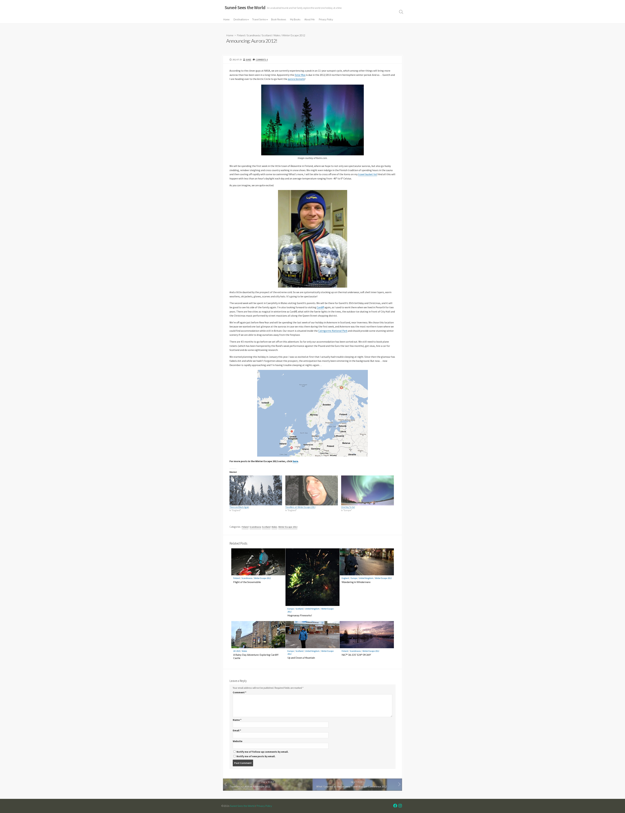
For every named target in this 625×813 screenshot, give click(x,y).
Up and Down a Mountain (301, 657)
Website (237, 741)
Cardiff (320, 307)
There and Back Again (239, 507)
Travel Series (259, 19)
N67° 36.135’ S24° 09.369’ (356, 654)
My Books (295, 19)
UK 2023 (236, 651)
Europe (290, 608)
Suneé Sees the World (242, 805)
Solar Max (300, 74)
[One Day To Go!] (367, 490)
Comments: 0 (262, 59)
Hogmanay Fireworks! (299, 615)
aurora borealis (296, 79)
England (345, 578)
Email (237, 730)
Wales (276, 35)
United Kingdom (312, 608)
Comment (239, 692)
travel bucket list (367, 174)
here (295, 461)
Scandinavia (253, 35)
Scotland (266, 35)
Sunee (248, 59)
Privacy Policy (326, 19)
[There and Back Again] (255, 490)
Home (226, 19)
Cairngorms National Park (332, 330)
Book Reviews (278, 19)
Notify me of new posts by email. (255, 756)
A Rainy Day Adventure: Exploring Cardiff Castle (255, 656)
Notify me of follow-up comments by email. (262, 751)
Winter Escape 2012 (293, 35)
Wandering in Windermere (356, 582)
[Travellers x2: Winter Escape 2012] (311, 490)
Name (237, 719)
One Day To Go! (348, 507)
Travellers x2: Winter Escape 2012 (300, 507)
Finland (241, 35)
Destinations (240, 19)
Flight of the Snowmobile (247, 582)
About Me (309, 19)
